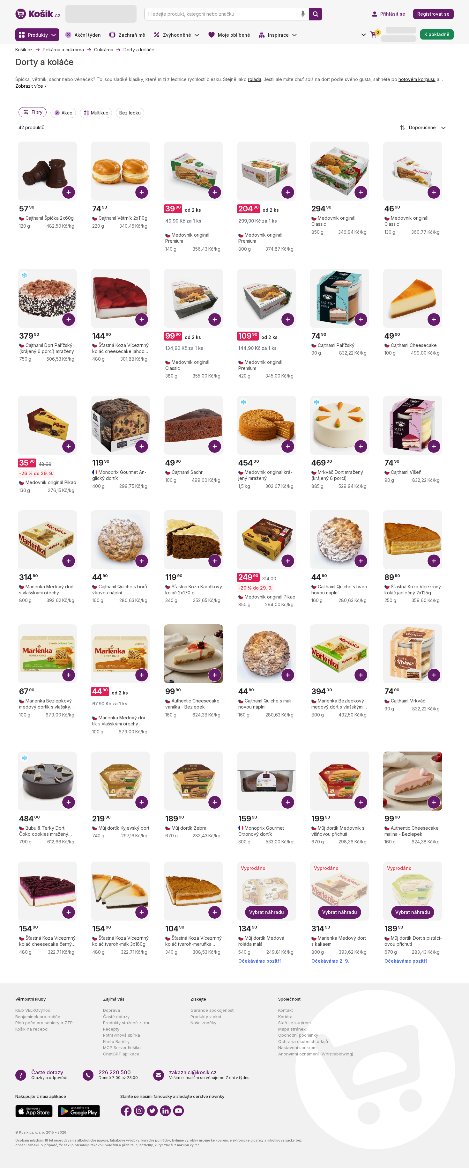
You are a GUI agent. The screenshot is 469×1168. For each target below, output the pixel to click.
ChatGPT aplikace (121, 1053)
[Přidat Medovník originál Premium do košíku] (214, 192)
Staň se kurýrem (294, 1022)
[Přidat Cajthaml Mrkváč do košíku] (434, 675)
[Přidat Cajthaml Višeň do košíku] (434, 446)
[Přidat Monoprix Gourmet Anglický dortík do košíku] (141, 446)
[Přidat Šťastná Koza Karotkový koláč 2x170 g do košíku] (214, 561)
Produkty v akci (205, 1016)
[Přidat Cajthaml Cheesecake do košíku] (434, 319)
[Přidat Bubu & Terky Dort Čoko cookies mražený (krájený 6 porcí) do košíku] (68, 802)
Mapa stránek (292, 1029)
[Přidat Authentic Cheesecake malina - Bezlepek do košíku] (434, 802)
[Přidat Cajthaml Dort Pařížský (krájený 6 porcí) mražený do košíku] (68, 319)
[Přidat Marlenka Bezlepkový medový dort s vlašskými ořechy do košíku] (360, 675)
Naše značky (203, 1022)
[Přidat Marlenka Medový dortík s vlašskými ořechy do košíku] (141, 675)
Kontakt (285, 1010)
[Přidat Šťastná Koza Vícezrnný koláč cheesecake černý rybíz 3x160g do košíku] (68, 912)
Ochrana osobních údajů (303, 1041)
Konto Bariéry (116, 1041)
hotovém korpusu (416, 79)
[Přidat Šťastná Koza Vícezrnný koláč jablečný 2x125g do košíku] (434, 561)
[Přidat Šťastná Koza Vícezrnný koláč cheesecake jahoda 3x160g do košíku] (141, 319)
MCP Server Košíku (122, 1047)
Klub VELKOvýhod (32, 1010)
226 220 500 (115, 1072)
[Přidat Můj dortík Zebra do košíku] (214, 802)
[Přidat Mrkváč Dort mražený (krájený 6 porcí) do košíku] (360, 446)
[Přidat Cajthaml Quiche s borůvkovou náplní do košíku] (141, 561)
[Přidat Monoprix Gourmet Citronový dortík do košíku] (287, 802)
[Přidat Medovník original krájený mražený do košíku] (287, 446)
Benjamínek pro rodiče (37, 1016)
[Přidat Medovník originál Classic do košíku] (360, 192)
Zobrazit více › (30, 86)
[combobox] (423, 127)
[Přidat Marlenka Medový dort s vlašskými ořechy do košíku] (68, 561)
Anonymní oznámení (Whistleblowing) (315, 1053)
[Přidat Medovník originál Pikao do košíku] (68, 446)
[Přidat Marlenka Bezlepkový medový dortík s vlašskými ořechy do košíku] (68, 675)
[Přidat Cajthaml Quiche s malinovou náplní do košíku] (287, 675)
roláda (254, 79)
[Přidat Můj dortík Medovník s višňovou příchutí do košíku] (360, 802)
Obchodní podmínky (298, 1035)
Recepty (111, 1029)
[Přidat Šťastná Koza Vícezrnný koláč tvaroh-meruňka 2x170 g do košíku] (214, 912)
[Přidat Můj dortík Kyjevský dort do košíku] (141, 802)
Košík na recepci (31, 1029)
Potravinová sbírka (121, 1035)
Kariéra (285, 1016)
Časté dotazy (116, 1016)
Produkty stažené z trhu (127, 1022)
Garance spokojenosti (212, 1010)
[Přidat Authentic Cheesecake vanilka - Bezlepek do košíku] (214, 675)
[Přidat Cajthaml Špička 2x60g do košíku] (68, 192)
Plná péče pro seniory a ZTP (44, 1022)
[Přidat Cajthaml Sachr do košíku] (214, 446)
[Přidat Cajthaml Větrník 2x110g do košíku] (141, 192)
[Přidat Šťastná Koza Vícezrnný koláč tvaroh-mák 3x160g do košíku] (141, 912)
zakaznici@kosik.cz (193, 1072)
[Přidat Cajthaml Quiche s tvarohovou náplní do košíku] (360, 561)
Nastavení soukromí (297, 1047)
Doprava (111, 1010)
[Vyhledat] (315, 14)
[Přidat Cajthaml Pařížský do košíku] (360, 319)
